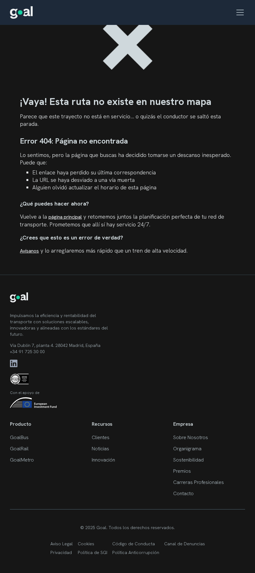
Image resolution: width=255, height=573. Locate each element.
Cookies (86, 544)
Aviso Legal (61, 544)
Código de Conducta (133, 544)
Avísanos (29, 251)
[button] (239, 12)
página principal (65, 217)
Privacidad (61, 552)
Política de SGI (92, 552)
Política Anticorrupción (135, 552)
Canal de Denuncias (184, 544)
